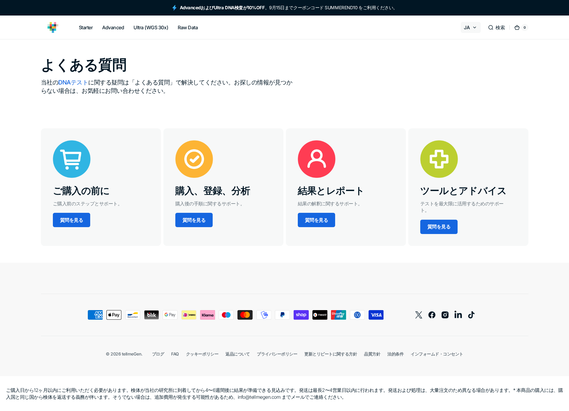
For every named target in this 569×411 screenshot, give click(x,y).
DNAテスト (73, 82)
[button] (496, 27)
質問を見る (71, 220)
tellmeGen (132, 353)
